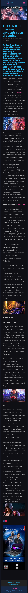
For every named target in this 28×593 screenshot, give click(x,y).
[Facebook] (13, 589)
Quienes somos (10, 582)
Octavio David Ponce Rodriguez (12, 38)
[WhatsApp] (10, 589)
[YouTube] (16, 589)
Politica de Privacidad (13, 584)
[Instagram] (19, 589)
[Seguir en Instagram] (6, 521)
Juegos (7, 40)
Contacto (18, 582)
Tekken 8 (19, 92)
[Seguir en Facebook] (4, 521)
